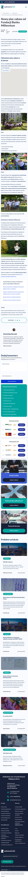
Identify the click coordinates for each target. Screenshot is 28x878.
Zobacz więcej (14, 480)
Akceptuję (3, 876)
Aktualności (22, 31)
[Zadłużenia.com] (8, 6)
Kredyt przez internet (9, 398)
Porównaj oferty (7, 861)
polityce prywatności (20, 874)
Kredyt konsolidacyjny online (10, 392)
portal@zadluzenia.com (15, 800)
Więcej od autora (7, 345)
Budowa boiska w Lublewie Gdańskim (12, 297)
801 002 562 (12, 2)
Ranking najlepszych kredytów (10, 856)
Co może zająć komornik (9, 411)
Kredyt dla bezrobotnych (9, 403)
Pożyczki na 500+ (8, 406)
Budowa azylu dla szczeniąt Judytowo (12, 300)
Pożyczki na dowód (8, 395)
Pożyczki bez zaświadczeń (10, 414)
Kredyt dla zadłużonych (9, 390)
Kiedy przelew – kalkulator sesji (11, 409)
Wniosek (22, 425)
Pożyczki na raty (7, 400)
